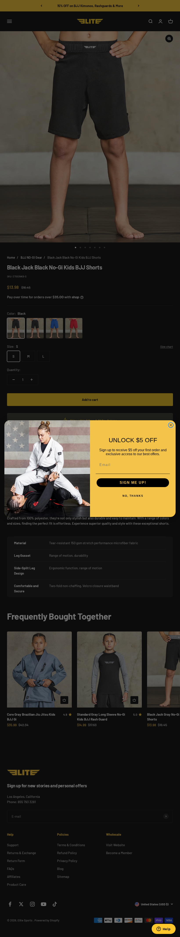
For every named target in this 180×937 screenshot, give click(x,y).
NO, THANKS (132, 495)
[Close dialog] (170, 425)
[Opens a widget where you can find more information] (163, 929)
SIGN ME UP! (133, 482)
